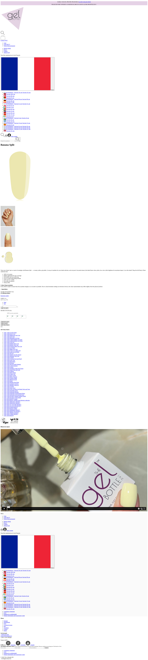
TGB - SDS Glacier (8, 367)
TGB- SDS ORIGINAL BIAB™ (12, 401)
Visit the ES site (10, 125)
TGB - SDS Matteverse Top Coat (12, 335)
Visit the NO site (10, 131)
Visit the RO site (10, 109)
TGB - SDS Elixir (8, 381)
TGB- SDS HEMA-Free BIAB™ (12, 411)
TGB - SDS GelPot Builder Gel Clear (13, 339)
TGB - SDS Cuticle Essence (11, 365)
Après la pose (4, 323)
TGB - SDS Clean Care (9, 374)
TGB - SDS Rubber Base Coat (11, 343)
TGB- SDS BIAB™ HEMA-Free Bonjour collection (17, 400)
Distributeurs (7, 622)
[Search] (3, 136)
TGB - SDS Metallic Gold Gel (11, 385)
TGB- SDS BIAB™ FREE (10, 408)
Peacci (5, 49)
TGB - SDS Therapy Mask (10, 378)
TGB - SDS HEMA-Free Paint (11, 382)
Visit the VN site (10, 114)
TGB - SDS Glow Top (9, 360)
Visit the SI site (25, 118)
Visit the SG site (26, 104)
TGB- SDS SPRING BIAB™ (11, 412)
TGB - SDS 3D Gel (8, 353)
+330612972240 (5, 634)
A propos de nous (8, 625)
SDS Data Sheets (5, 325)
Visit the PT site (10, 98)
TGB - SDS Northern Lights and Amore (13, 368)
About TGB (7, 52)
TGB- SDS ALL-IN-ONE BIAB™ (12, 404)
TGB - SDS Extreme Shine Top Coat (13, 346)
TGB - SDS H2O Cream (10, 375)
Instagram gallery (5, 295)
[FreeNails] (12, 30)
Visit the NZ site (26, 127)
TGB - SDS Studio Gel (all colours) (12, 354)
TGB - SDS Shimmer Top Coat (11, 356)
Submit (46, 647)
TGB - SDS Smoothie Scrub (11, 390)
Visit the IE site (10, 116)
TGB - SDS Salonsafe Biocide (11, 392)
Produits (6, 621)
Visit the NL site (26, 126)
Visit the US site (26, 123)
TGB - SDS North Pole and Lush (12, 370)
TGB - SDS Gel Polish (9, 347)
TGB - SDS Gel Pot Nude (10, 332)
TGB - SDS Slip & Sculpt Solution (12, 364)
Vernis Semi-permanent (9, 45)
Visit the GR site (10, 121)
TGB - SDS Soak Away (9, 388)
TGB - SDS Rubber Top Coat (11, 345)
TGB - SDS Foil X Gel (9, 334)
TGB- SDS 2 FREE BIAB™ (11, 414)
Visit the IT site (10, 107)
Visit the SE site (10, 120)
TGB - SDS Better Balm (10, 372)
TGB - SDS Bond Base (9, 361)
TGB (5, 43)
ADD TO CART (4, 308)
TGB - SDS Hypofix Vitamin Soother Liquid (15, 396)
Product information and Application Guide (14, 615)
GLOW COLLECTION (85, 2)
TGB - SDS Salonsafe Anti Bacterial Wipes (14, 393)
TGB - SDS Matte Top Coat (10, 349)
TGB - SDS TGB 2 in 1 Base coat (12, 350)
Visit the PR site (26, 99)
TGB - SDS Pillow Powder (10, 377)
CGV (5, 613)
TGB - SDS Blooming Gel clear (11, 338)
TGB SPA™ (7, 44)
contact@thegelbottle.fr (6, 636)
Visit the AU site (26, 129)
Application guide (5, 321)
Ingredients (4, 289)
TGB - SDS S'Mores (9, 371)
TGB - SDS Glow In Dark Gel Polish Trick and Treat (17, 389)
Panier (5, 630)
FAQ (5, 623)
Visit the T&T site (10, 94)
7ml (5, 303)
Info (5, 626)
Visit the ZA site (10, 111)
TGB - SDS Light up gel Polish (11, 352)
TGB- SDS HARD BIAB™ (11, 407)
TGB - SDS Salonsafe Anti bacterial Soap (14, 395)
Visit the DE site (10, 101)
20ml (5, 302)
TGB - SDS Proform (9, 363)
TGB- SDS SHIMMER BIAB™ (12, 410)
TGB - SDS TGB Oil (9, 342)
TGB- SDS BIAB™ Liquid (10, 399)
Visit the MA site (10, 113)
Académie (6, 627)
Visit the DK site (10, 96)
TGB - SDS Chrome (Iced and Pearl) (13, 359)
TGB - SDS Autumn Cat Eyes (11, 383)
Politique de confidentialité (10, 614)
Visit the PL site (10, 105)
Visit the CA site (10, 102)
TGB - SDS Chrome (9, 357)
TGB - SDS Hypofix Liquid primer (12, 397)
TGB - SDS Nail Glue (9, 336)
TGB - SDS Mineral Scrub (10, 379)
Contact (5, 51)
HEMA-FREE (7, 48)
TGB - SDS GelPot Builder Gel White (13, 341)
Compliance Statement (9, 611)
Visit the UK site (26, 92)
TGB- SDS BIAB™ (9, 415)
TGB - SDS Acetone (9, 386)
